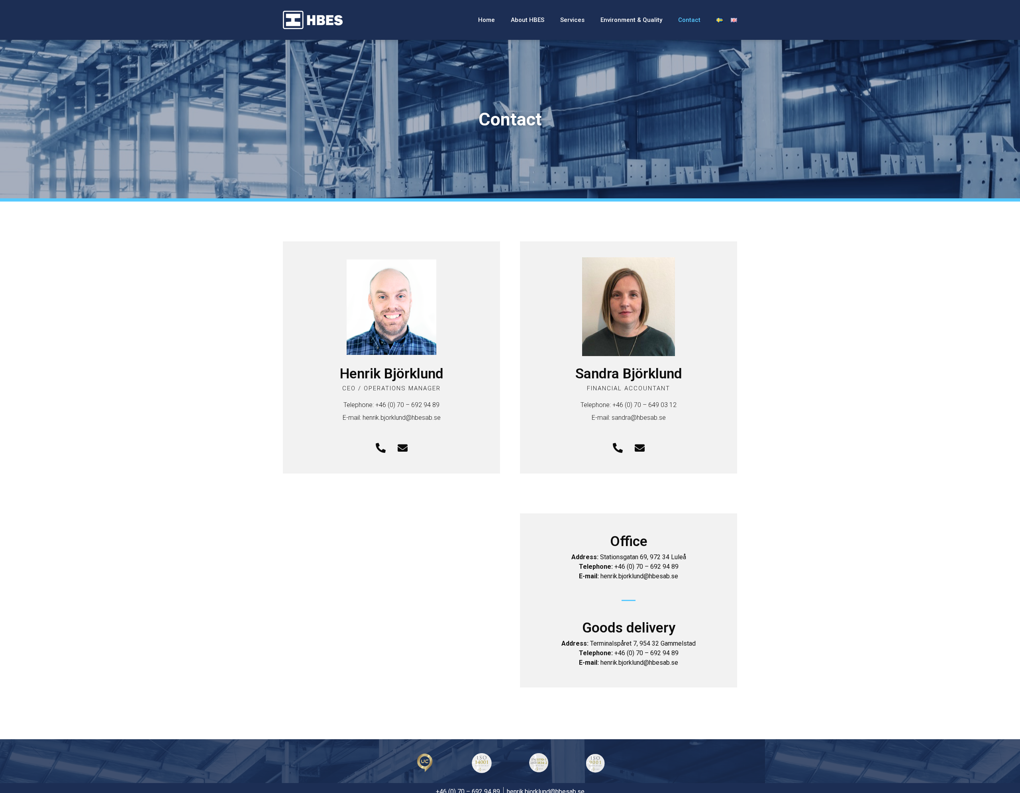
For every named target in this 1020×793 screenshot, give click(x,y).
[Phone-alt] (380, 448)
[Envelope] (402, 448)
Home (486, 19)
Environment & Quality (631, 19)
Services (572, 19)
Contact (689, 19)
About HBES (527, 19)
